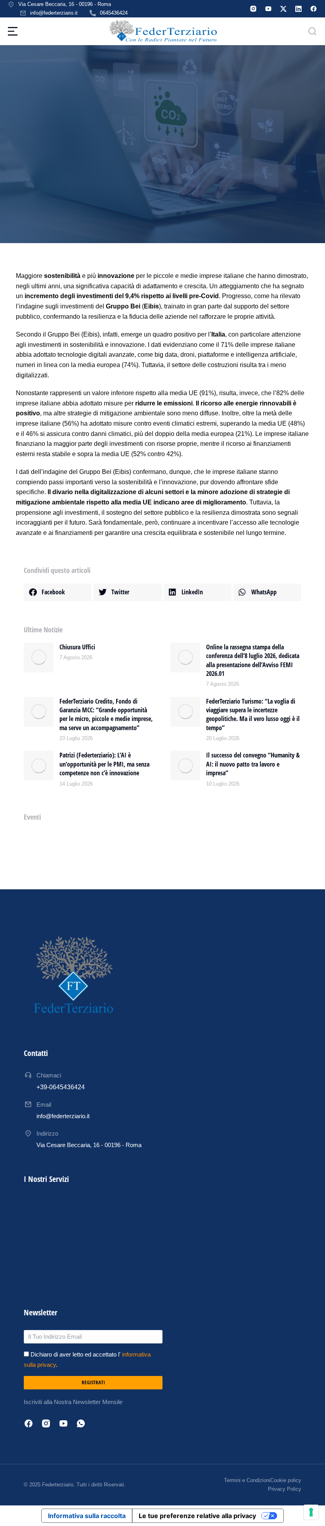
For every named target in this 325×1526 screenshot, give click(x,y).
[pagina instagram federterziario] (253, 8)
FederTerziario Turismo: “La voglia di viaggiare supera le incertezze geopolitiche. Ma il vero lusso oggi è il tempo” (253, 714)
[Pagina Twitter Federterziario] (283, 8)
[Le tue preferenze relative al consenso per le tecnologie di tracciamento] (311, 1512)
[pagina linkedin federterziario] (298, 8)
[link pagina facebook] (313, 8)
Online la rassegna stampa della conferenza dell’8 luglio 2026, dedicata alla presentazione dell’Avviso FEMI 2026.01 (252, 660)
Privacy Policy (284, 1489)
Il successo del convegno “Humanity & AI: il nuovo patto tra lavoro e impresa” (253, 764)
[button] (58, 592)
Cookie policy (285, 1480)
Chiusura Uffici (77, 647)
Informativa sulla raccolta (87, 1516)
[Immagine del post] (39, 657)
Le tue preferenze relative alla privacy (197, 1516)
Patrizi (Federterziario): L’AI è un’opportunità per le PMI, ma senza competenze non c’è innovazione (104, 764)
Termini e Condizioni (247, 1480)
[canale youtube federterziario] (268, 8)
